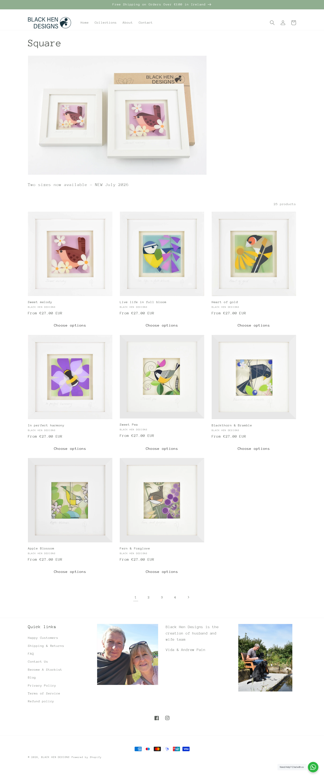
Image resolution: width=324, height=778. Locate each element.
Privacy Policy (42, 685)
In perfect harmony (46, 425)
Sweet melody (40, 302)
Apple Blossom (41, 548)
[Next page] (188, 597)
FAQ (31, 653)
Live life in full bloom (143, 302)
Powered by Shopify (87, 757)
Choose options (70, 325)
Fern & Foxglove (135, 548)
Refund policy (41, 701)
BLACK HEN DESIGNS (55, 757)
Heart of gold (225, 302)
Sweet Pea (129, 424)
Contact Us (38, 661)
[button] (272, 22)
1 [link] (136, 597)
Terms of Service (44, 693)
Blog (32, 677)
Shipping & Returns (46, 646)
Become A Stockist (45, 669)
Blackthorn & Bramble (232, 425)
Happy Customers (43, 638)
